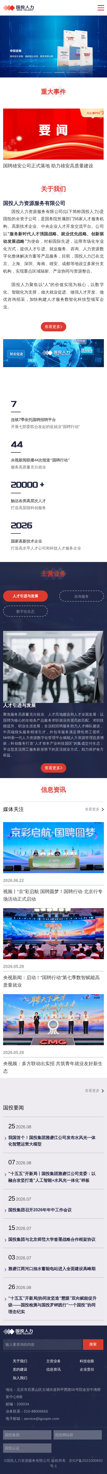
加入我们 (20, 1378)
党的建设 (20, 1369)
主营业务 (53, 1361)
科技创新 (87, 1361)
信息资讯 (53, 1369)
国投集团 (12, 1435)
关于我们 (20, 1361)
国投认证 (12, 1448)
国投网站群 (64, 1435)
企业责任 (87, 1369)
